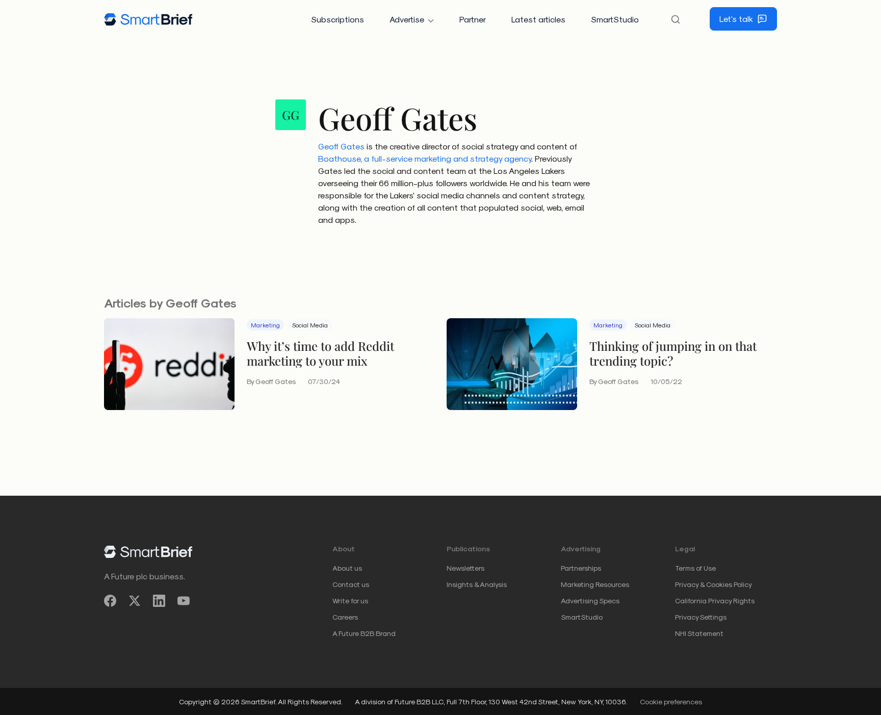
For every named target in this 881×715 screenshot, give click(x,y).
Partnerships (581, 568)
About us (347, 568)
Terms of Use (695, 568)
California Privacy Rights (715, 600)
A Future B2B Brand (364, 633)
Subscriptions (337, 19)
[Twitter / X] (134, 601)
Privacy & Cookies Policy (713, 584)
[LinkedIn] (159, 601)
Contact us (350, 584)
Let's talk (736, 18)
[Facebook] (110, 601)
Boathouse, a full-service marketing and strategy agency (424, 158)
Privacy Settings (701, 616)
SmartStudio (615, 19)
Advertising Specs (590, 600)
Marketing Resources (595, 584)
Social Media (310, 324)
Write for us (350, 600)
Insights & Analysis (477, 584)
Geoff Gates (341, 146)
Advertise (407, 19)
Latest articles (538, 19)
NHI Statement (699, 633)
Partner (472, 19)
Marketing (265, 324)
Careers (345, 616)
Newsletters (465, 568)
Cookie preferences (671, 701)
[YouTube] (183, 601)
